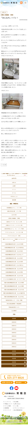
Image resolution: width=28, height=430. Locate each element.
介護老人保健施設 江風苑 (7, 14)
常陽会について (8, 403)
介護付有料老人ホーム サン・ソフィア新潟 (14, 228)
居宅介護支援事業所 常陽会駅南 (14, 303)
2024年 (14, 354)
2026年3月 (14, 339)
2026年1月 (14, 346)
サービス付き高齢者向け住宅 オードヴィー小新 (14, 279)
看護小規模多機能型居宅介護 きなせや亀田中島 (14, 293)
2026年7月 (14, 325)
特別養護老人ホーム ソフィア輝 (14, 207)
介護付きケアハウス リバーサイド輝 (14, 225)
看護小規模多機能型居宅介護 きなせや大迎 (14, 289)
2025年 (14, 351)
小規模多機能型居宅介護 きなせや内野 (14, 261)
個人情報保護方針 (18, 410)
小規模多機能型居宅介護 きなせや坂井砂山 (14, 247)
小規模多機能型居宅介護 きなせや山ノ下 (14, 254)
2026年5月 (14, 332)
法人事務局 (14, 310)
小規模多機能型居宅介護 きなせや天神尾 (14, 244)
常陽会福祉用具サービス (14, 307)
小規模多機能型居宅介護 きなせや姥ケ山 (14, 265)
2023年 (14, 358)
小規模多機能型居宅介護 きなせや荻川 (14, 258)
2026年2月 (14, 343)
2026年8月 (14, 322)
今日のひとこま (14, 196)
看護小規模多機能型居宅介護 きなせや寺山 (14, 296)
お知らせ (4, 12)
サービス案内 (8, 405)
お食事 (14, 186)
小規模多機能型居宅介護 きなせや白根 (14, 268)
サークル (14, 193)
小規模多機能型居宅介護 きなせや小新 (14, 275)
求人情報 (16, 401)
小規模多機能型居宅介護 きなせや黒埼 (14, 272)
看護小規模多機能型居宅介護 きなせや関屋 (14, 282)
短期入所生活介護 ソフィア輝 (14, 211)
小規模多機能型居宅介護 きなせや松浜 (14, 251)
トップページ (8, 401)
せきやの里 (14, 214)
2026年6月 (14, 329)
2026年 (14, 318)
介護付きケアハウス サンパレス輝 (14, 221)
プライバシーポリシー (19, 408)
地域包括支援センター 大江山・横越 (14, 300)
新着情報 (7, 408)
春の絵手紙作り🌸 (24, 174)
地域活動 (14, 199)
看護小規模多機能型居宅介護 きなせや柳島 (14, 286)
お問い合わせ (17, 403)
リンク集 (16, 405)
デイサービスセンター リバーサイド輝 (14, 232)
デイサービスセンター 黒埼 (14, 235)
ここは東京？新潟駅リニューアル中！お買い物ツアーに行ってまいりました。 (11, 174)
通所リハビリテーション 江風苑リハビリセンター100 (14, 240)
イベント (14, 189)
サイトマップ (8, 410)
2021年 (14, 365)
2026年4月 (14, 336)
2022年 (14, 362)
